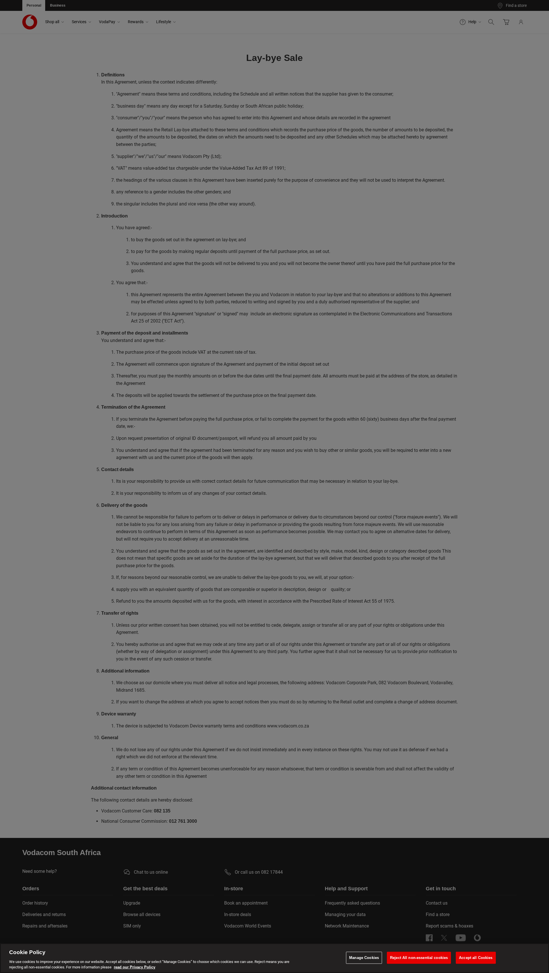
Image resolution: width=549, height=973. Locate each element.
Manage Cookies (364, 958)
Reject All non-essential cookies (419, 958)
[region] (274, 958)
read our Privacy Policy (134, 967)
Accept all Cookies (475, 958)
